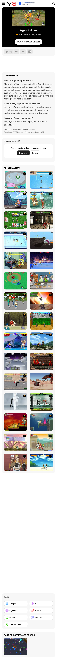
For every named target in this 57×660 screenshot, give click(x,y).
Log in (35, 153)
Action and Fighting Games (24, 129)
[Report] (23, 51)
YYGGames (18, 132)
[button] (9, 124)
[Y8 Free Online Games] (11, 4)
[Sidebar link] (3, 3)
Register (23, 153)
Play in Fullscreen (28, 41)
